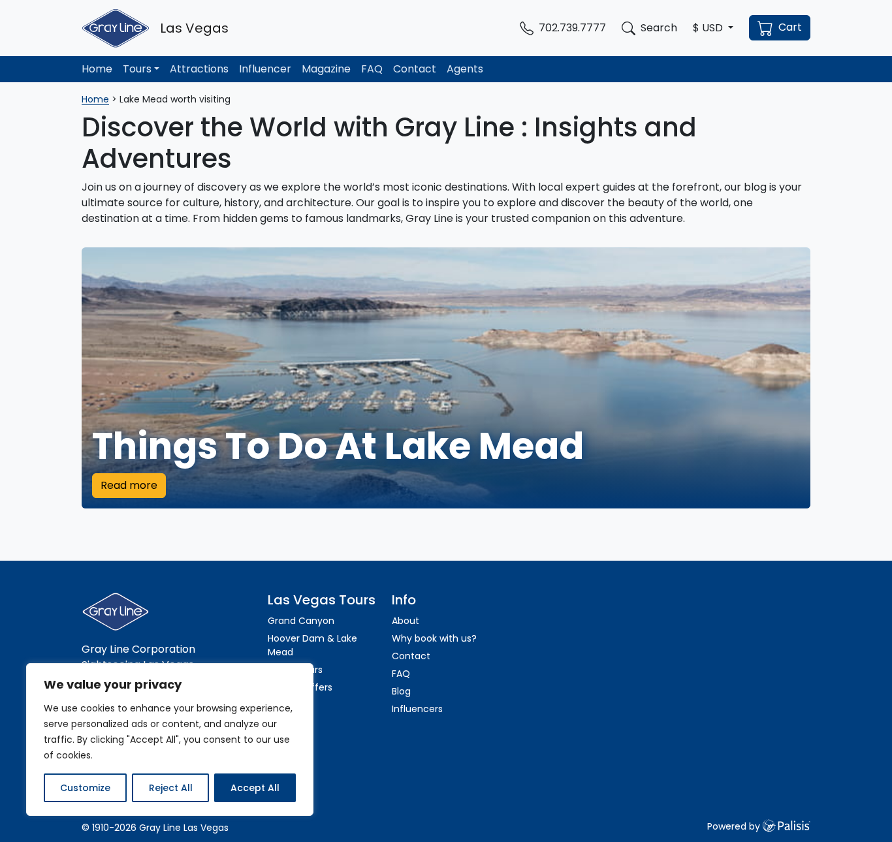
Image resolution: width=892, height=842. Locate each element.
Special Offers (300, 687)
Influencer (265, 68)
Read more (129, 485)
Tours (137, 68)
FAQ (372, 68)
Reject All (171, 787)
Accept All (255, 787)
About (405, 620)
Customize (85, 787)
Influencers (417, 708)
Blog (401, 691)
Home (97, 68)
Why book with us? (434, 638)
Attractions (199, 68)
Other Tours (296, 669)
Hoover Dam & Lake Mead (312, 645)
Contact (414, 68)
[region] (169, 739)
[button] (713, 28)
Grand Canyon (301, 620)
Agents (465, 68)
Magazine (326, 68)
